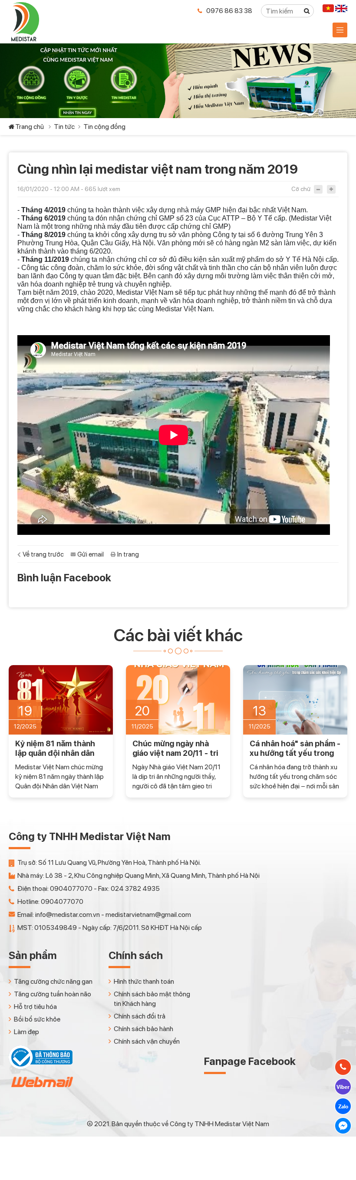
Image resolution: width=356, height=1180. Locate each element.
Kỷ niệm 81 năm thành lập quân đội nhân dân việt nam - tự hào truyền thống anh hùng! (59, 748)
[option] (61, 731)
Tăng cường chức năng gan (53, 981)
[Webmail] (41, 1089)
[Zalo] (343, 1106)
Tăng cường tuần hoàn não (52, 994)
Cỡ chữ (300, 188)
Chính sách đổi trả (139, 1016)
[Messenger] (343, 1125)
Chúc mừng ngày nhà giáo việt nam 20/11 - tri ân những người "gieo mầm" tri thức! (175, 748)
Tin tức (64, 126)
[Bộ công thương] (41, 1067)
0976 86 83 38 (229, 11)
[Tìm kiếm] (306, 11)
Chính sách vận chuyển (147, 1041)
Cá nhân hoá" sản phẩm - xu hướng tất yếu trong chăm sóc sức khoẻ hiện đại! (295, 748)
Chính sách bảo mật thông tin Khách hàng (152, 999)
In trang (128, 554)
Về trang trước (43, 554)
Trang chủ (29, 126)
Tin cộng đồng (104, 126)
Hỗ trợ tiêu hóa (35, 1006)
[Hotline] (343, 1067)
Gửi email (90, 554)
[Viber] (343, 1086)
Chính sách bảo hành (143, 1029)
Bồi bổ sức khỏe (37, 1019)
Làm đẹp (26, 1032)
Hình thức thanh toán (144, 981)
